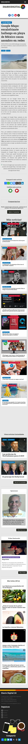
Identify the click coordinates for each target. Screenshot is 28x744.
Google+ (6, 715)
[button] (18, 15)
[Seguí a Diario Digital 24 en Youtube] (15, 15)
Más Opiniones (21, 530)
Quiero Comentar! (14, 212)
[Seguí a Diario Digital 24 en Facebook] (9, 15)
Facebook (6, 710)
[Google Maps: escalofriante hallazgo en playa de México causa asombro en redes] (14, 61)
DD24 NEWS (5, 2)
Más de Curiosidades (20, 482)
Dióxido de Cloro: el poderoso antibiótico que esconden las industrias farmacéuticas (13, 522)
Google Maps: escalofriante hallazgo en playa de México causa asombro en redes (13, 33)
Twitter (5, 712)
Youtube (6, 717)
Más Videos (22, 572)
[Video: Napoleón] (14, 547)
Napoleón (5, 559)
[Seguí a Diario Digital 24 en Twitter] (12, 15)
